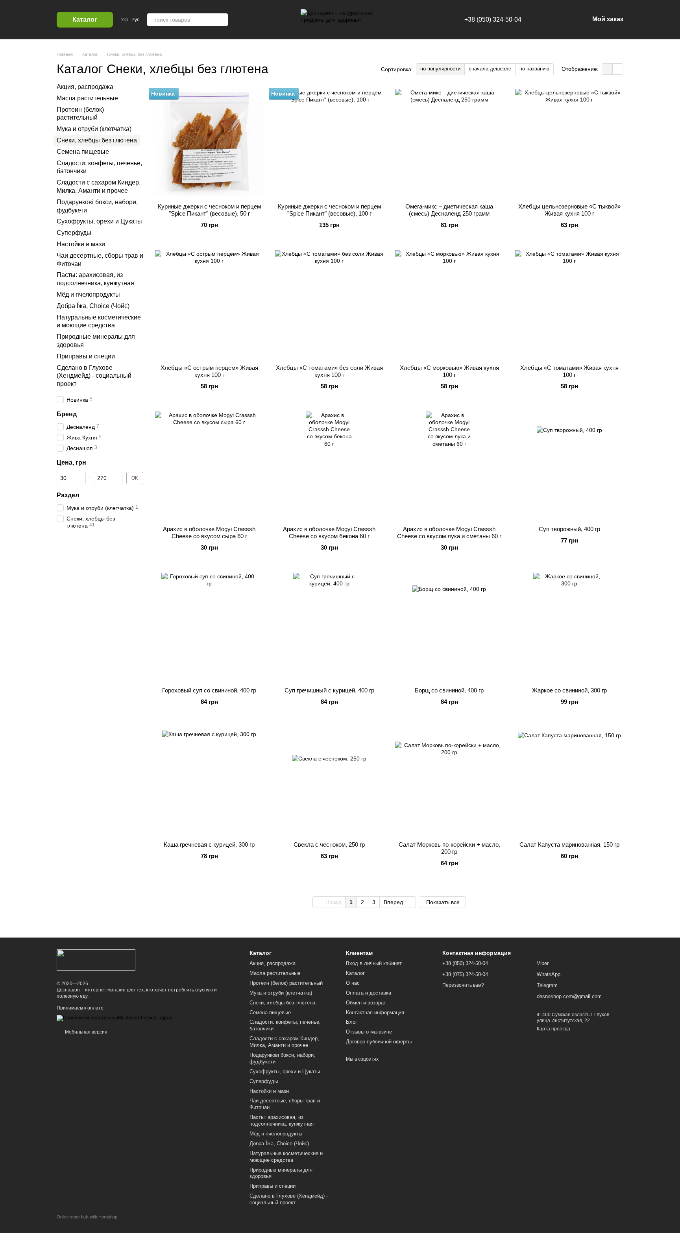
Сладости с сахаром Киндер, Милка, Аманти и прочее (284, 1041)
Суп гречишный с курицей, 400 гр (329, 690)
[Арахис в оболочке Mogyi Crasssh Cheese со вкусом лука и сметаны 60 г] (449, 466)
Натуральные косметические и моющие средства (286, 1156)
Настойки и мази (81, 244)
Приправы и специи (86, 356)
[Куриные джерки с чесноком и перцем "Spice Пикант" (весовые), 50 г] (209, 143)
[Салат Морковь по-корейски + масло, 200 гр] (449, 781)
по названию (534, 69)
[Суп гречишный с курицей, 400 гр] (329, 627)
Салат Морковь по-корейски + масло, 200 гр (449, 848)
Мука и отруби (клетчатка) (94, 129)
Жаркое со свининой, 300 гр (569, 690)
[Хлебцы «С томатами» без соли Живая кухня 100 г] (329, 304)
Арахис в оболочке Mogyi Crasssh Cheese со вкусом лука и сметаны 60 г (449, 532)
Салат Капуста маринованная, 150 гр (569, 844)
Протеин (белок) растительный (286, 983)
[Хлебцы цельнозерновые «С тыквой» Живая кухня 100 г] (569, 143)
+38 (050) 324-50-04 (492, 19)
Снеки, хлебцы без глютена (282, 1003)
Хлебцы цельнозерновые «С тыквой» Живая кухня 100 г (569, 210)
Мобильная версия (85, 1032)
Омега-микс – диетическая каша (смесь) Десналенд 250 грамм (449, 210)
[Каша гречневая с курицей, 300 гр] (209, 781)
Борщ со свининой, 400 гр (449, 690)
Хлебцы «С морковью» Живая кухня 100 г (449, 371)
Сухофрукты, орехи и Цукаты (99, 221)
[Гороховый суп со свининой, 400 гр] (209, 627)
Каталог (355, 973)
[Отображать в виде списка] (618, 69)
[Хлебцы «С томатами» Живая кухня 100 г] (569, 304)
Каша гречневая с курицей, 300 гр (209, 844)
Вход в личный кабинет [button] (374, 963)
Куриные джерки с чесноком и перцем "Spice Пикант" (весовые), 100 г (329, 210)
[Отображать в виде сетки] (607, 69)
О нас (353, 983)
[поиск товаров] (221, 19)
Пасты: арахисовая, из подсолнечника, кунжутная (281, 1120)
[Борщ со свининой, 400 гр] (449, 627)
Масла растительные (87, 98)
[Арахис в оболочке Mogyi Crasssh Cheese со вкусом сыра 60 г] (209, 466)
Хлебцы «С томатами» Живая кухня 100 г (569, 371)
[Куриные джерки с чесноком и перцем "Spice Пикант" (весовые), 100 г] (329, 143)
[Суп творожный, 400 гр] (569, 466)
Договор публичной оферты (379, 1042)
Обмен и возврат (366, 1003)
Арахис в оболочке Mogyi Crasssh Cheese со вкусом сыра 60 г (209, 532)
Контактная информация (375, 1012)
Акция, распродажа (85, 86)
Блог (351, 1022)
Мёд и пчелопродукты (88, 294)
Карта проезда (553, 1029)
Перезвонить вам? (463, 985)
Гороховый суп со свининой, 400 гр (209, 690)
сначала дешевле (490, 69)
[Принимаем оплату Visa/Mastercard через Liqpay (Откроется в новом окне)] (114, 1018)
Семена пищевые (83, 151)
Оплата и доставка (368, 993)
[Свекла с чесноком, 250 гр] (329, 781)
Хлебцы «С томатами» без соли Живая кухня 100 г (329, 371)
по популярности (440, 69)
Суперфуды (74, 232)
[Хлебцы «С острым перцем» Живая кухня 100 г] (209, 304)
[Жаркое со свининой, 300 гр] (569, 627)
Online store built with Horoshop (87, 1217)
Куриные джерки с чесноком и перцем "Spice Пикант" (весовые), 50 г (209, 210)
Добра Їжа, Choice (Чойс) (93, 306)
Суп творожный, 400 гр (569, 529)
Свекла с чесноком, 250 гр (329, 844)
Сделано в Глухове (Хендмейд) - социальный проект (94, 375)
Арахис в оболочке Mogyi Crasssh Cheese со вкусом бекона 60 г (329, 532)
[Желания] (542, 19)
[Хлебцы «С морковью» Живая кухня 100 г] (449, 304)
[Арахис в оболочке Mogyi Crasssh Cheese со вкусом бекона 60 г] (329, 466)
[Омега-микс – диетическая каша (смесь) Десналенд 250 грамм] (449, 143)
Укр (124, 19)
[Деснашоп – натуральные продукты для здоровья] (96, 959)
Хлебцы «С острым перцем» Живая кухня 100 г (209, 371)
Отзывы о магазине (369, 1032)
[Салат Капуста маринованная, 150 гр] (569, 781)
